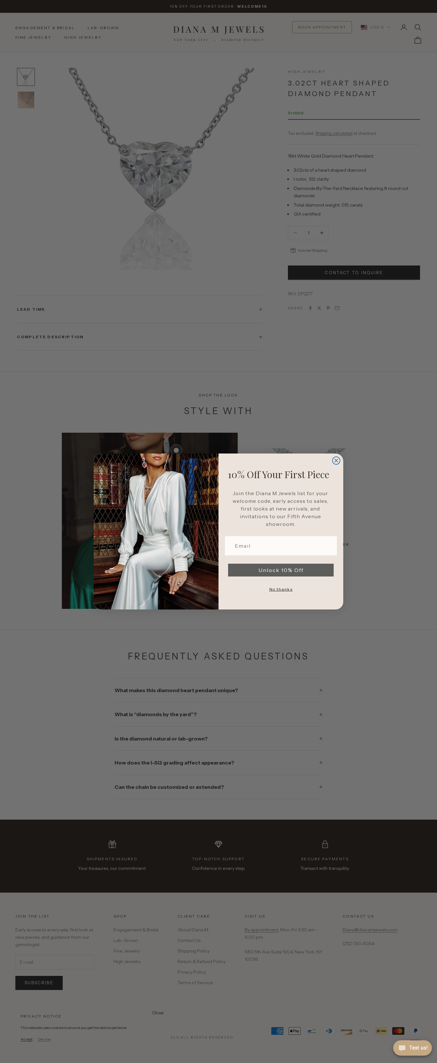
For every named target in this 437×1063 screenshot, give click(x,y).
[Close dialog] (336, 460)
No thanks (281, 589)
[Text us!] (412, 1048)
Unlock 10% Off (281, 570)
